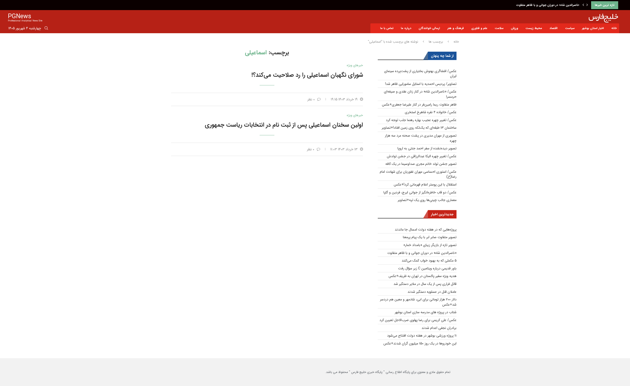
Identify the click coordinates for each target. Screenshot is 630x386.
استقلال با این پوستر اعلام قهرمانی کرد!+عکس (425, 184)
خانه (614, 28)
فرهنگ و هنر (455, 28)
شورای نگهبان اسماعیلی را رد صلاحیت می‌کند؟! (307, 75)
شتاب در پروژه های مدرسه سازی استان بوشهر (426, 312)
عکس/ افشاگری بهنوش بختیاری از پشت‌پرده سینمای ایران (420, 73)
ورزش (514, 28)
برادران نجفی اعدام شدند (439, 328)
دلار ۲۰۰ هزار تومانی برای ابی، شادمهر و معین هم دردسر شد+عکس (418, 302)
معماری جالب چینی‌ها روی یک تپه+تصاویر (427, 200)
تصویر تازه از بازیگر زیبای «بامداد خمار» (430, 245)
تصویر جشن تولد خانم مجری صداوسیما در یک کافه (421, 164)
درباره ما (406, 28)
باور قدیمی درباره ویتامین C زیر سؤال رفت (427, 268)
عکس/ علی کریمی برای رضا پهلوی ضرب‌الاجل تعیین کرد (418, 320)
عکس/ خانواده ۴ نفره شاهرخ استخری (431, 112)
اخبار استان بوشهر (593, 28)
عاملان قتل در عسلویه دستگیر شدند (432, 291)
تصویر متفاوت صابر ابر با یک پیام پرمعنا (430, 237)
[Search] (46, 29)
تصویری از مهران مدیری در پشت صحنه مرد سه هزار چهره (421, 138)
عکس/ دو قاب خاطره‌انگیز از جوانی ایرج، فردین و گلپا (420, 192)
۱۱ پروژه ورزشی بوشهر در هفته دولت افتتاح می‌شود (422, 335)
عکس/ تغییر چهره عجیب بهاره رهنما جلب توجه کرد (421, 120)
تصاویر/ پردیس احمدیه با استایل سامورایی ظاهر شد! (421, 84)
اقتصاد (554, 28)
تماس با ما (387, 28)
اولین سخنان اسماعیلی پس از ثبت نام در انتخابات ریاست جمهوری (284, 125)
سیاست (570, 28)
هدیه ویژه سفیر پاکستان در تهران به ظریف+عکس (423, 276)
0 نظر (311, 99)
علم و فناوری (479, 28)
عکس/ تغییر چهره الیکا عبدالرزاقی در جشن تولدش (422, 156)
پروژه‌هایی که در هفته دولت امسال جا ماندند (426, 229)
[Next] (587, 5)
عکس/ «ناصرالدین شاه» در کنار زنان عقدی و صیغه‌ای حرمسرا (420, 94)
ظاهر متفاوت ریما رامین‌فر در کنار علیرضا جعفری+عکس (419, 104)
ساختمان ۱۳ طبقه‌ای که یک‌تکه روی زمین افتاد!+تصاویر (419, 127)
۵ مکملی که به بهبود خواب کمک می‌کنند (429, 260)
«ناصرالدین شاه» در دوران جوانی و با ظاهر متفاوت (547, 5)
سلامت (499, 28)
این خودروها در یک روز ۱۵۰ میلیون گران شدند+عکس (420, 343)
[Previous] (583, 5)
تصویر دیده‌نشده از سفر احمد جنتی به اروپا (427, 148)
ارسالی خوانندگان (429, 28)
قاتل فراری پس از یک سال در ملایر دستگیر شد (425, 284)
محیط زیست (533, 28)
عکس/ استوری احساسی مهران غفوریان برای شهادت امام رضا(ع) (418, 174)
